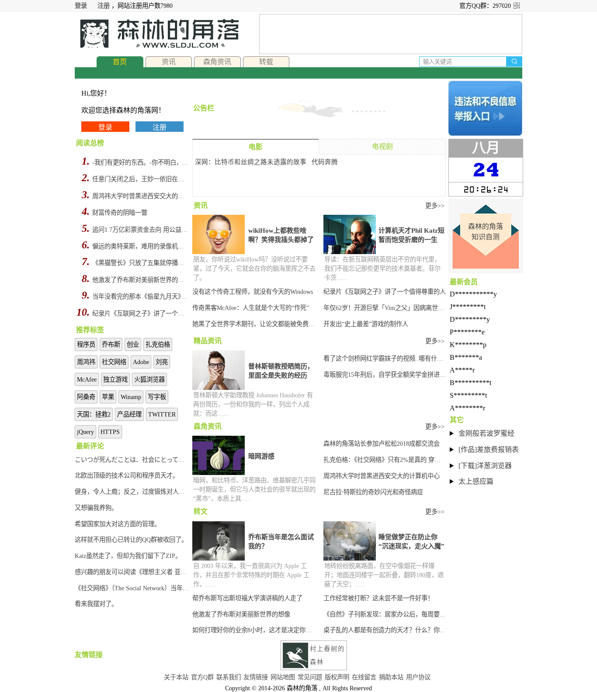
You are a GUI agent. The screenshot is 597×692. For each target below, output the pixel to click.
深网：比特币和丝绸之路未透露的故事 (250, 161)
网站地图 (283, 677)
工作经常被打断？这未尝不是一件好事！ (378, 598)
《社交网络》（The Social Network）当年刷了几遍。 (132, 588)
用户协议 (418, 677)
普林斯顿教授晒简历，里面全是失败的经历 (281, 371)
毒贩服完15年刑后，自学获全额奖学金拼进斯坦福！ (384, 374)
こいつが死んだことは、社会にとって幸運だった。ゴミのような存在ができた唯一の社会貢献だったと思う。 (132, 459)
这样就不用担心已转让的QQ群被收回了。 (131, 539)
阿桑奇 (86, 396)
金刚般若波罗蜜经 (486, 433)
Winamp (131, 396)
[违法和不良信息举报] (485, 108)
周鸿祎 (86, 361)
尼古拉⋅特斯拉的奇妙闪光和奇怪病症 (373, 492)
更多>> (434, 205)
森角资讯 (217, 61)
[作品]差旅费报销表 (488, 449)
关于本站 (176, 677)
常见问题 (310, 677)
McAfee (87, 379)
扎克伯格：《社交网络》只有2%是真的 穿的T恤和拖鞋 (384, 459)
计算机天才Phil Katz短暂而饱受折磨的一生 (411, 235)
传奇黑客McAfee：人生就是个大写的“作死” (250, 307)
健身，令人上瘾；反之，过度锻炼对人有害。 (132, 491)
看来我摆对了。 (96, 603)
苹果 (108, 396)
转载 (266, 61)
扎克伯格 (158, 344)
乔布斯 (111, 344)
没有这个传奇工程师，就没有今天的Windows (252, 291)
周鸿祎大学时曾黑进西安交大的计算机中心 (141, 196)
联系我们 (228, 677)
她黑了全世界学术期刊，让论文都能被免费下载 (254, 323)
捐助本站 (391, 677)
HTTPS (110, 431)
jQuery (85, 431)
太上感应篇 (475, 481)
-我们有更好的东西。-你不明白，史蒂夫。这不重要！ (141, 162)
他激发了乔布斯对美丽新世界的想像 (141, 279)
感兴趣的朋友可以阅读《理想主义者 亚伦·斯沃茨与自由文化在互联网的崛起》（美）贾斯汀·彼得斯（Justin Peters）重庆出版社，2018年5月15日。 (132, 571)
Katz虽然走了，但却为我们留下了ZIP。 (128, 555)
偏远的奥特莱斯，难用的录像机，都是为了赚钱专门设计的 (141, 246)
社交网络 (114, 361)
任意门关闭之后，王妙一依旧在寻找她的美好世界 (141, 179)
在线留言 (364, 677)
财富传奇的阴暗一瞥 (119, 212)
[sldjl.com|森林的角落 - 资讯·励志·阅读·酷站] (157, 33)
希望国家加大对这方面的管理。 (117, 523)
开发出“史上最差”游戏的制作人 (365, 323)
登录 (81, 5)
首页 (120, 61)
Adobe (141, 361)
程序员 (86, 344)
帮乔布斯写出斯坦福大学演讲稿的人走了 (247, 598)
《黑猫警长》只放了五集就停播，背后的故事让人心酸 (141, 262)
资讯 (169, 61)
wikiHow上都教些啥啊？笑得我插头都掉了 (281, 235)
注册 (103, 5)
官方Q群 (202, 677)
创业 (133, 344)
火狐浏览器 (149, 379)
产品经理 (129, 414)
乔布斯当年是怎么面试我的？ (281, 542)
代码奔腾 (325, 161)
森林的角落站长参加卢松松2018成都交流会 (381, 443)
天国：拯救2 (94, 414)
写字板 (157, 396)
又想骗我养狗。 (96, 507)
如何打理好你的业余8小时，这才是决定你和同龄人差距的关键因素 (254, 630)
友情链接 (255, 677)
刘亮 (162, 361)
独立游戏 (115, 379)
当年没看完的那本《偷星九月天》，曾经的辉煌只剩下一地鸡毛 (141, 296)
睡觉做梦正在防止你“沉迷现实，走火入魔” (411, 542)
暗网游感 (261, 456)
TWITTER (162, 414)
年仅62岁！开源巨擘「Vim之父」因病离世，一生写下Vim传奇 (384, 307)
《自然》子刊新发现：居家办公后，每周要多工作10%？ (384, 614)
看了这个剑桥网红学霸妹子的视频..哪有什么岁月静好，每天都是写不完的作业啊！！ (384, 358)
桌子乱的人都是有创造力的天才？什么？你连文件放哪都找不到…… (384, 630)
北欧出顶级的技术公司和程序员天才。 (127, 475)
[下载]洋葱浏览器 (485, 465)
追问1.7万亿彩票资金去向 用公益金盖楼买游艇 (141, 229)
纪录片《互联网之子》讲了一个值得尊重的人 (141, 313)
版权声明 (337, 677)
